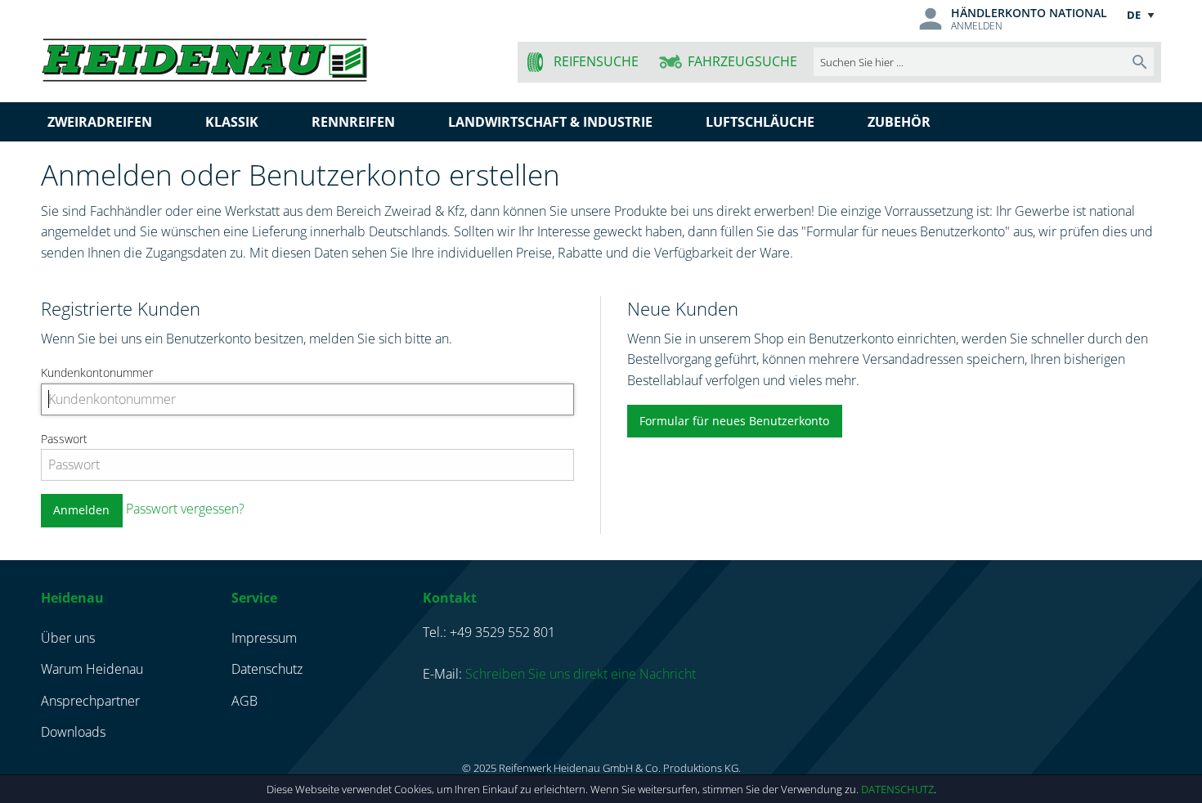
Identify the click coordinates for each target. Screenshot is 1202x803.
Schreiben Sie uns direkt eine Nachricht (580, 674)
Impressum (264, 638)
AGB (244, 701)
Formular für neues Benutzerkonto (734, 420)
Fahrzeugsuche (742, 61)
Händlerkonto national (1029, 12)
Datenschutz (897, 789)
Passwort (64, 438)
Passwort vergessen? (185, 509)
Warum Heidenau (92, 669)
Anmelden (976, 26)
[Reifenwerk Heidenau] (267, 57)
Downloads (73, 732)
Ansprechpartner (90, 701)
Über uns (68, 638)
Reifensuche (596, 61)
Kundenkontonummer (97, 372)
